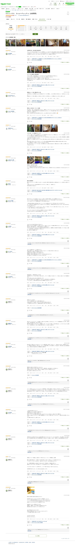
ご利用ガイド (53, 1)
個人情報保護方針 (15, 542)
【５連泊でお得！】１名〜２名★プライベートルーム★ (39, 521)
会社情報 (10, 542)
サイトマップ (57, 1)
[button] (10, 42)
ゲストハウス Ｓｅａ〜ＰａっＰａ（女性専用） (21, 13)
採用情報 (26, 542)
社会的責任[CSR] (21, 542)
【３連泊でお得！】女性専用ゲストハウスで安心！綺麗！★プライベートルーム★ (42, 173)
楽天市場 (67, 1)
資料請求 (33, 542)
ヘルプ (49, 1)
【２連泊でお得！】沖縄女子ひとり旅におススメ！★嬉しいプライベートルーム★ (42, 100)
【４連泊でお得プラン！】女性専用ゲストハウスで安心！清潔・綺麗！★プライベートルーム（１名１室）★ (46, 58)
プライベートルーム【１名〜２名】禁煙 (36, 522)
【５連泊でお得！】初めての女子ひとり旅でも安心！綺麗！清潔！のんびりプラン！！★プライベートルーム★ (46, 190)
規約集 (30, 542)
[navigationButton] (68, 42)
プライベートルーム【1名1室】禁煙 (36, 86)
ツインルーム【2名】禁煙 (35, 375)
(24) (28, 19)
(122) (42, 19)
